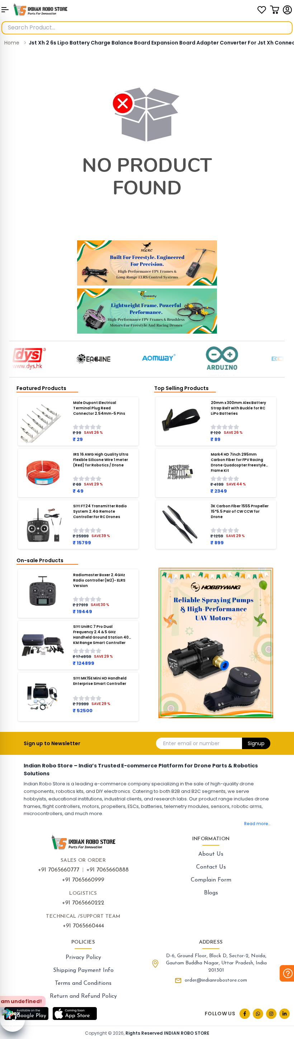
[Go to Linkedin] (284, 1014)
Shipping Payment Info (83, 970)
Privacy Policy (83, 957)
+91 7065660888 (107, 870)
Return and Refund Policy (83, 996)
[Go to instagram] (271, 1014)
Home (11, 42)
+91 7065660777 (58, 870)
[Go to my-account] (288, 10)
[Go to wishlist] (262, 10)
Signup (256, 743)
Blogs (211, 893)
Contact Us (211, 867)
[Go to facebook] (245, 1014)
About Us (210, 854)
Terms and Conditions (83, 983)
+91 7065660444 (83, 926)
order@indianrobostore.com (216, 980)
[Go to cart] (275, 10)
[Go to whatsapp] (258, 1014)
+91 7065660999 (83, 880)
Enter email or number (191, 743)
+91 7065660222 (83, 903)
